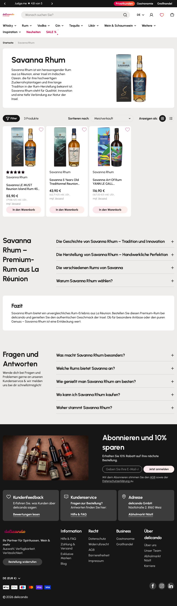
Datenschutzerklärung (116, 481)
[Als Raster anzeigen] (162, 118)
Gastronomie (145, 3)
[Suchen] (125, 15)
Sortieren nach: (78, 118)
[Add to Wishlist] (41, 129)
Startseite (8, 42)
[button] (5, 4)
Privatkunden (124, 3)
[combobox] (75, 14)
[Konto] (151, 15)
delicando (21, 597)
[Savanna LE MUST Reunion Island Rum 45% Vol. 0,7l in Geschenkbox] (24, 147)
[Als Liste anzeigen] (170, 118)
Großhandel (164, 3)
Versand (16, 203)
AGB (152, 477)
